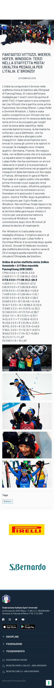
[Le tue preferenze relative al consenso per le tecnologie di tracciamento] (49, 683)
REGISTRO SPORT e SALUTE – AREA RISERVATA (26, 665)
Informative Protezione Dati (14, 681)
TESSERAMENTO (15, 651)
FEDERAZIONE (14, 643)
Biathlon (7, 501)
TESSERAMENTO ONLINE (16, 660)
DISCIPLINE (12, 636)
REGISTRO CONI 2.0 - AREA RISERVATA (22, 671)
